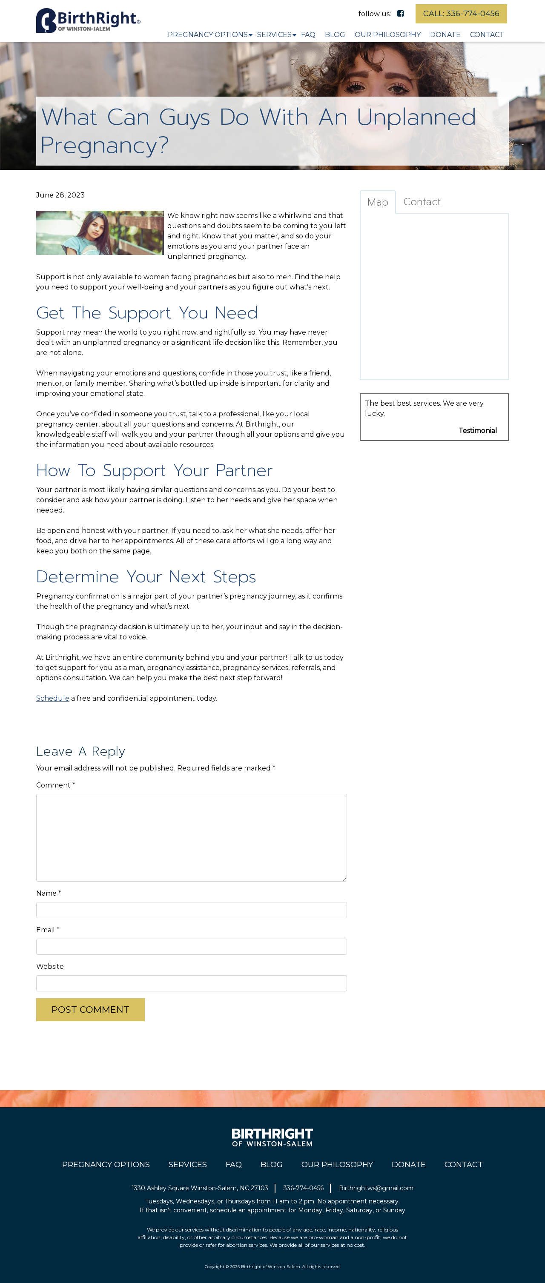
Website (50, 966)
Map (377, 202)
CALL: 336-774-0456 (461, 13)
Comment (55, 785)
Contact (487, 35)
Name (48, 893)
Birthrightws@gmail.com (376, 1188)
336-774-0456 (304, 1188)
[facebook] (400, 13)
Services (274, 35)
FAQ (308, 35)
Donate (445, 35)
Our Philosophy (388, 35)
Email (48, 930)
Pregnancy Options (208, 35)
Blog (335, 35)
